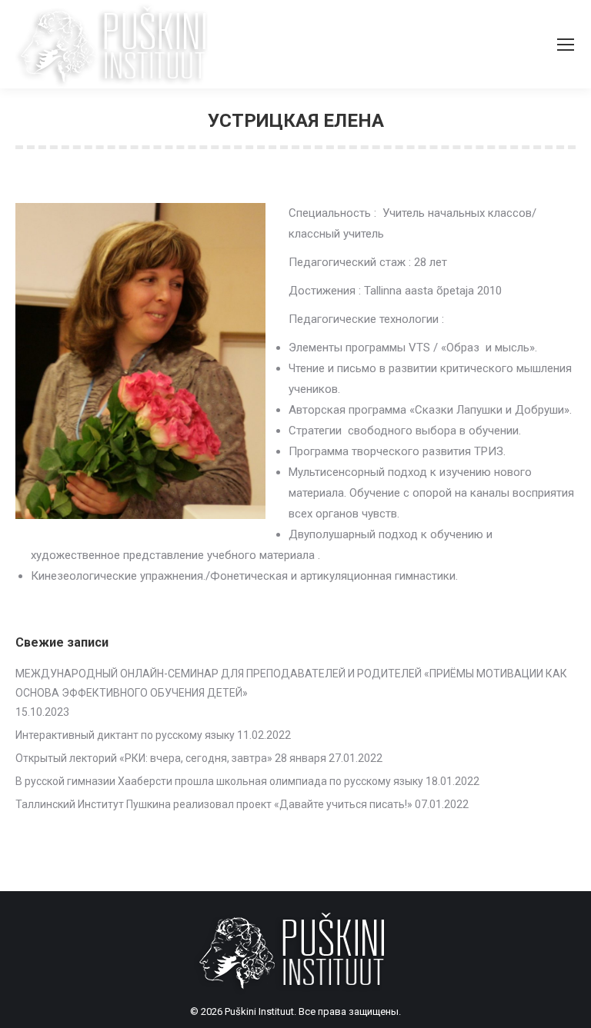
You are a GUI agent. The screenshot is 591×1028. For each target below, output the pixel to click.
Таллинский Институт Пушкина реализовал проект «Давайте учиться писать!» (213, 804)
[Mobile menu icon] (566, 45)
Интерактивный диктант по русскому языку (125, 735)
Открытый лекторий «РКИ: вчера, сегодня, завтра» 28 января (170, 758)
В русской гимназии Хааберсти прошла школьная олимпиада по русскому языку (219, 781)
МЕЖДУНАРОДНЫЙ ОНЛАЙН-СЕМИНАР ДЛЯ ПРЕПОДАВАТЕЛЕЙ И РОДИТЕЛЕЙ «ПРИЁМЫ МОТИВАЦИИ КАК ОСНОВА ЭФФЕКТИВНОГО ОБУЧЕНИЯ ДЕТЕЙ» (291, 683)
